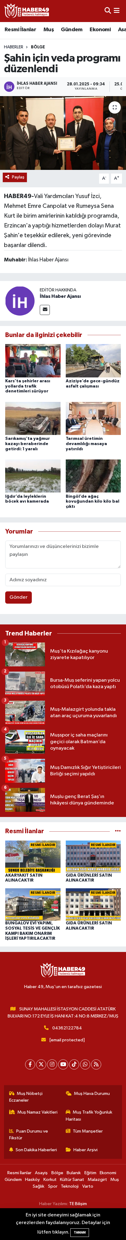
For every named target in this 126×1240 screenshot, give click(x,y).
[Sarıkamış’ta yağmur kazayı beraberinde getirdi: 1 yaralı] (33, 418)
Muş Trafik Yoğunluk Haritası (89, 1115)
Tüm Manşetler (88, 1131)
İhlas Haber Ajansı (60, 296)
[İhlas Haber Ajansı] (20, 300)
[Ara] (108, 10)
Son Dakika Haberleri (36, 1150)
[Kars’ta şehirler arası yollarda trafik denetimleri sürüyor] (33, 360)
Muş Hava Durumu (92, 1093)
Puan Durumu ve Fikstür (28, 1134)
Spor (52, 1186)
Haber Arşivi (85, 1150)
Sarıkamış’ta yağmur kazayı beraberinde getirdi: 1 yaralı (27, 443)
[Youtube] (63, 1064)
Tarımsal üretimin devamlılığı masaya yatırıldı (86, 443)
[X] (41, 1064)
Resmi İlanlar (20, 29)
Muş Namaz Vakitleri (37, 1112)
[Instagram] (52, 1064)
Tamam (80, 1232)
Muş (48, 29)
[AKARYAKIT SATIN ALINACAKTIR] (33, 856)
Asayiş (41, 1173)
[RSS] (96, 1064)
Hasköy (32, 1179)
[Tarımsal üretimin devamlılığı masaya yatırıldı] (93, 418)
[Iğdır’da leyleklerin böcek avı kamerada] (33, 475)
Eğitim (90, 1173)
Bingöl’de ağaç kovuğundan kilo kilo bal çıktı (92, 501)
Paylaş (18, 177)
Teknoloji (70, 1186)
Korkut (50, 1179)
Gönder (18, 597)
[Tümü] (118, 831)
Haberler (13, 47)
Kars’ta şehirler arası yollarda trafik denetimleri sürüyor (27, 386)
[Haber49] (27, 11)
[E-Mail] (45, 310)
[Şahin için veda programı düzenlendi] (63, 133)
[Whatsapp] (85, 1064)
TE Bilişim (78, 1203)
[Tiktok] (74, 1064)
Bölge (38, 47)
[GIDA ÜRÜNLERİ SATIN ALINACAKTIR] (93, 856)
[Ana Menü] (117, 10)
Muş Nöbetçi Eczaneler (26, 1097)
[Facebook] (30, 1064)
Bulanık (74, 1173)
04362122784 (67, 1028)
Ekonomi (100, 29)
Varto (87, 1186)
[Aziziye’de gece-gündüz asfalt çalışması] (93, 360)
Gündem (71, 29)
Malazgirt (97, 1179)
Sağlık (38, 1186)
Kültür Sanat (72, 1179)
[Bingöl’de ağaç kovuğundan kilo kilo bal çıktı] (93, 475)
